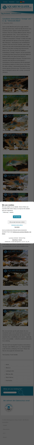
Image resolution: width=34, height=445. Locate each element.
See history (17, 227)
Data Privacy (15, 239)
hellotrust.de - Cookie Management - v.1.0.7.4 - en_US (17, 241)
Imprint (20, 239)
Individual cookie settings (17, 225)
